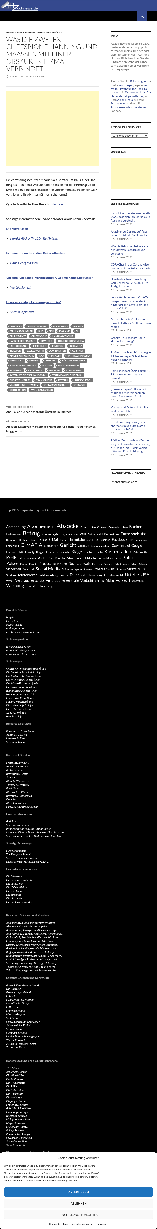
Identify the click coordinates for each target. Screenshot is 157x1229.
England (64, 331)
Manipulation (45, 558)
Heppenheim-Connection (20, 999)
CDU (51, 331)
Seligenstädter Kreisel (18, 1025)
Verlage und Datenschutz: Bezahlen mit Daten (129, 409)
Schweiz (47, 365)
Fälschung (12, 546)
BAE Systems (60, 326)
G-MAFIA (31, 545)
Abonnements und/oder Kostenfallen (26, 926)
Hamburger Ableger (17, 694)
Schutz (134, 564)
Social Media (35, 370)
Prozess (45, 564)
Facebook (119, 539)
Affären (85, 527)
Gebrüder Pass (14, 996)
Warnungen (126, 85)
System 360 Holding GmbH (67, 375)
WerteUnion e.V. (20, 287)
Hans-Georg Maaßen (24, 263)
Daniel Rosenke (15, 1079)
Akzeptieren (78, 1192)
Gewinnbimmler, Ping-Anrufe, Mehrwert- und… (32, 948)
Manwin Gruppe (15, 1010)
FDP (131, 540)
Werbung (15, 585)
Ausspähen (114, 527)
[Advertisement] (52, 128)
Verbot (9, 580)
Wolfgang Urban (42, 389)
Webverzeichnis (135, 92)
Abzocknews (15, 32)
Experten (104, 539)
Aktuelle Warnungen (17, 781)
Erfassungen (138, 81)
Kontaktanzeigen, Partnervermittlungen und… (32, 959)
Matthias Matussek (78, 355)
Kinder (66, 552)
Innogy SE (58, 346)
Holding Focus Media (71, 341)
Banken (135, 526)
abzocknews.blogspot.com (21, 654)
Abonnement (41, 526)
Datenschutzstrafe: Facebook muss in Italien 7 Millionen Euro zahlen (131, 323)
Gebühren (51, 546)
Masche (60, 558)
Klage (76, 551)
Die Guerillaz (13, 988)
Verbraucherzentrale (62, 580)
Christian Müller (15, 1075)
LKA (41, 355)
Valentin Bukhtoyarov (24, 385)
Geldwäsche (39, 336)
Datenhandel (95, 534)
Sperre (87, 569)
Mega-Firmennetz (16, 1123)
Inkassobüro (54, 552)
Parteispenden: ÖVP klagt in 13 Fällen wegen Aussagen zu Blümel (130, 374)
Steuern (121, 569)
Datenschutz (133, 534)
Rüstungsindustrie (73, 360)
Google (136, 545)
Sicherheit (16, 370)
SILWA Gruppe (14, 1029)
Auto (125, 527)
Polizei (12, 563)
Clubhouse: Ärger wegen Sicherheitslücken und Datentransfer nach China (128, 425)
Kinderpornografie (22, 355)
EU (96, 539)
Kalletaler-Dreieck (16, 1115)
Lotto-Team (12, 1007)
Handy (29, 552)
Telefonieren (27, 575)
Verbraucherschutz (29, 580)
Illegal (40, 552)
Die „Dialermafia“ (16, 705)
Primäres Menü (152, 16)
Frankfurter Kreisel (17, 698)
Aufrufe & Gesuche (16, 734)
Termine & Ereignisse (17, 784)
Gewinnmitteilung (100, 545)
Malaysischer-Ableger (18, 1119)
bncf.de (10, 617)
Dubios (43, 539)
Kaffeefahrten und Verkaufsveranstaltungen (31, 952)
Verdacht (86, 580)
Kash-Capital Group (17, 1003)
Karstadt (77, 350)
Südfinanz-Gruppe (16, 1032)
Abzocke (68, 525)
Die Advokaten (14, 876)
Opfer (118, 558)
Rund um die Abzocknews (20, 731)
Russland (50, 360)
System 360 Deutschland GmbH (28, 375)
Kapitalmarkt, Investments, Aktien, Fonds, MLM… (34, 955)
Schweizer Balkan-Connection (23, 1021)
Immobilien (39, 346)
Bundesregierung (53, 534)
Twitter (63, 380)
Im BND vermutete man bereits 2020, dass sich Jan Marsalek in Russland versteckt (130, 216)
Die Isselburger (14, 1097)
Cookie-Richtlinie (58, 1223)
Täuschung (95, 575)
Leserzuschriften (15, 738)
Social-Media (124, 99)
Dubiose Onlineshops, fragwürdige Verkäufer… (32, 944)
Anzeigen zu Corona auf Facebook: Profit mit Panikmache (129, 233)
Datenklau (111, 534)
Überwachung (46, 586)
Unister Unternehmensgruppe (22, 1036)
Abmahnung (16, 527)
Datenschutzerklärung (82, 1223)
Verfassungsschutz (22, 312)
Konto (88, 552)
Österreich (31, 586)
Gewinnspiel (121, 545)
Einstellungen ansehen (78, 1214)
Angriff (95, 527)
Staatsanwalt (104, 569)
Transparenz (44, 380)
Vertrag (99, 580)
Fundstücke (54, 32)
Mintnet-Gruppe (15, 1014)
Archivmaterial (14, 770)
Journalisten (57, 350)
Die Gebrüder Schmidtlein (20, 672)
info (44, 668)
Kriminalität (140, 552)
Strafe (132, 569)
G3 (77, 331)
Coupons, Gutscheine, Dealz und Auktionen (30, 941)
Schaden (108, 563)
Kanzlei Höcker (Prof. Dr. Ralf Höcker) (34, 238)
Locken (21, 558)
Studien (11, 575)
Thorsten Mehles (20, 380)
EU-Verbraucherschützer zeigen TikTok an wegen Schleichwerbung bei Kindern (131, 356)
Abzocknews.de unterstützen (129, 107)
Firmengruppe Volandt (19, 992)
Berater (78, 326)
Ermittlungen (81, 539)
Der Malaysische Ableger (20, 676)
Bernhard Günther (21, 331)
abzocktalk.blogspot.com (20, 650)
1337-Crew (13, 712)
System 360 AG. (74, 370)
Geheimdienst (18, 336)
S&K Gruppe (13, 1018)
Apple (104, 527)
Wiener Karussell (15, 1040)
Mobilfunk (108, 558)
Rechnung (60, 563)
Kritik (11, 557)
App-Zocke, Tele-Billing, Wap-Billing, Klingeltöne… (34, 933)
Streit (141, 569)
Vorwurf (80, 385)
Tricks (84, 575)
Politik (129, 557)
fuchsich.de (12, 621)
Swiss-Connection (16, 1145)
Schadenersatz (122, 564)
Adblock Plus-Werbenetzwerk (23, 985)
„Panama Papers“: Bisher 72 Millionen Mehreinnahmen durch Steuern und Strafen (128, 392)
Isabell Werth (35, 350)
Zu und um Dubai (16, 1047)
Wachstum (138, 580)
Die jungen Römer (16, 1101)
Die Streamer (13, 894)
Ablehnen (79, 1203)
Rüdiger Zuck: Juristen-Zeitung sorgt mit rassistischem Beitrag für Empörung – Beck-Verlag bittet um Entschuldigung (130, 446)
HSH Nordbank (18, 346)
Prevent (34, 360)
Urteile (132, 574)
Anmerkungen (35, 32)
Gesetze (83, 546)
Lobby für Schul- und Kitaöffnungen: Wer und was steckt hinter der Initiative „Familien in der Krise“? (129, 303)
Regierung (97, 564)
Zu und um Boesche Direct (21, 1043)
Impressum (102, 1223)
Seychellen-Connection (19, 1137)
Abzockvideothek (16, 803)
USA (145, 574)
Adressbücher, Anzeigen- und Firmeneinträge (31, 930)
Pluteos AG (16, 360)
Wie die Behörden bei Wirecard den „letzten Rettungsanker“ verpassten (131, 249)
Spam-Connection (16, 701)
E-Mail (54, 539)
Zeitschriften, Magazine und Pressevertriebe (31, 970)
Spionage (54, 370)
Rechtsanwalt (79, 563)
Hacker (11, 552)
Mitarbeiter (93, 558)
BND (40, 331)
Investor (15, 350)
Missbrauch (75, 558)
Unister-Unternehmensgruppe (23, 668)
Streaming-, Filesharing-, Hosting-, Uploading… (32, 963)
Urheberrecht (113, 575)
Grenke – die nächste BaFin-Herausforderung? (128, 339)
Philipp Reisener (15, 1130)
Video (110, 580)
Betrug (31, 533)
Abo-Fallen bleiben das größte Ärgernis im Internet (38, 409)
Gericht (68, 545)
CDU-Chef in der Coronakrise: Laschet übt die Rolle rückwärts (130, 266)
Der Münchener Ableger (19, 679)
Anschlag (16, 326)
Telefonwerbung (48, 575)
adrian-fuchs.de (15, 628)
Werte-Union (18, 389)
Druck (33, 540)
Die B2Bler (12, 1086)
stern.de (57, 204)
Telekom (63, 575)
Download (11, 540)
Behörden (13, 534)
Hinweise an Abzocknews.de (22, 806)
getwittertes (135, 96)
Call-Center (72, 534)
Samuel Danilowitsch (23, 365)
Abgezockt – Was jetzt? (19, 792)
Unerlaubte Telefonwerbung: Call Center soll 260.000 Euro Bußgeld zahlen (129, 282)
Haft (20, 552)
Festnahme (141, 539)
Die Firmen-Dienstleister (20, 880)
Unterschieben (82, 380)
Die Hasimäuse (14, 1093)
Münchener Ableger (17, 1126)
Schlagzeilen (118, 103)
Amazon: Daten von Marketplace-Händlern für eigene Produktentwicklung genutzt (51, 426)
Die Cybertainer (15, 709)
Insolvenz (76, 346)
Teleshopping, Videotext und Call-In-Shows (30, 966)
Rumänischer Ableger (18, 690)
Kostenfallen (117, 551)
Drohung (24, 539)
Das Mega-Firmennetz (18, 683)
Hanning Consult (62, 336)
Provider (33, 564)
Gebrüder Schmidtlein (18, 1108)
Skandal (28, 569)
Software (67, 569)
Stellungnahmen (15, 742)
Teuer (74, 575)
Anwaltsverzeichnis (17, 766)
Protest (24, 564)
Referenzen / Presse (17, 773)
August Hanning (37, 326)
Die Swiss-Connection (18, 687)
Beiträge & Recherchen (19, 795)
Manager (55, 355)
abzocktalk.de (14, 624)
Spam (78, 569)
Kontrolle (98, 552)
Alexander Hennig (16, 1071)
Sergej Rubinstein (68, 365)
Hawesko (47, 341)
